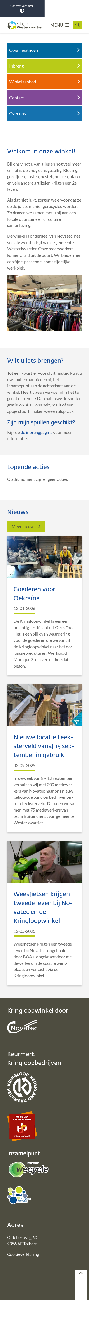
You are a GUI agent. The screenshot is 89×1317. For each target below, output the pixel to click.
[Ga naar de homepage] (25, 25)
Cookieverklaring (23, 1254)
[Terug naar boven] (81, 1285)
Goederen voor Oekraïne (34, 594)
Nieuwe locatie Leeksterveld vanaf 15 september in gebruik (44, 746)
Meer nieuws (24, 526)
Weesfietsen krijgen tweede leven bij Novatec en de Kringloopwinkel (43, 907)
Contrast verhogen (22, 6)
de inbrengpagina (36, 432)
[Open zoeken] (77, 25)
